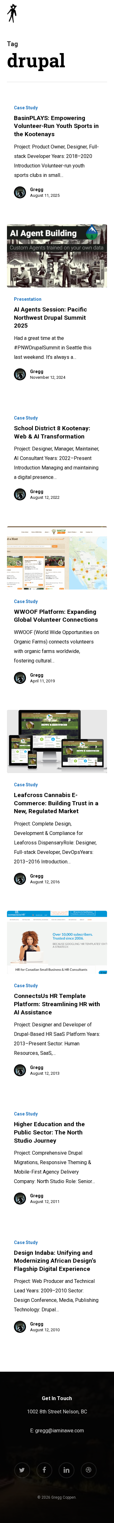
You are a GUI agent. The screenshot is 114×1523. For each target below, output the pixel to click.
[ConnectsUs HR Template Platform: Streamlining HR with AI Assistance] (57, 942)
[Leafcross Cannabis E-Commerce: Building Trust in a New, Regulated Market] (57, 741)
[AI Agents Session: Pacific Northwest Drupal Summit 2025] (57, 255)
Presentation (27, 299)
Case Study (26, 107)
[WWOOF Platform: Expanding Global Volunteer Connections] (57, 557)
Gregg (36, 189)
